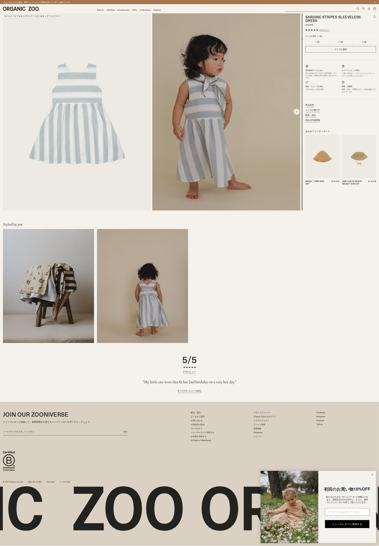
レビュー (257, 436)
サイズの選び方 (312, 109)
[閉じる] (375, 2)
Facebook (320, 412)
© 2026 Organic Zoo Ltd (13, 482)
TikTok (319, 424)
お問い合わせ (197, 420)
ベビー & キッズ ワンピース (46, 16)
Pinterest (320, 420)
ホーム (8, 16)
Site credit (50, 481)
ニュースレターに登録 (12, 2)
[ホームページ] (50, 9)
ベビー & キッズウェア (22, 16)
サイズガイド (197, 428)
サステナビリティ (261, 420)
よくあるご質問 (197, 416)
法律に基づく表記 (35, 481)
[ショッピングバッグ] (374, 9)
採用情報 (257, 428)
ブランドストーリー (262, 412)
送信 (125, 431)
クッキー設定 (65, 482)
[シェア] (374, 16)
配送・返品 (310, 114)
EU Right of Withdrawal (201, 440)
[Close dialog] (372, 474)
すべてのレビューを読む (189, 390)
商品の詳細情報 (312, 120)
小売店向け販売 (197, 424)
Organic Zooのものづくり (265, 416)
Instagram (258, 432)
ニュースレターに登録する (202, 432)
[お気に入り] (363, 9)
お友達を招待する (198, 436)
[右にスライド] (296, 112)
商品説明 (309, 104)
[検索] (322, 9)
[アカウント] (369, 9)
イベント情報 (259, 424)
